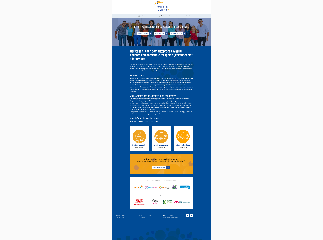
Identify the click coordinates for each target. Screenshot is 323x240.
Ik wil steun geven (147, 16)
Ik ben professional (161, 16)
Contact (191, 16)
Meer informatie (173, 16)
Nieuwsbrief (183, 16)
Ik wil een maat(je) (135, 16)
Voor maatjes (121, 215)
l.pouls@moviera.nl (142, 121)
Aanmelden (120, 218)
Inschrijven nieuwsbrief (171, 218)
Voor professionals (146, 215)
